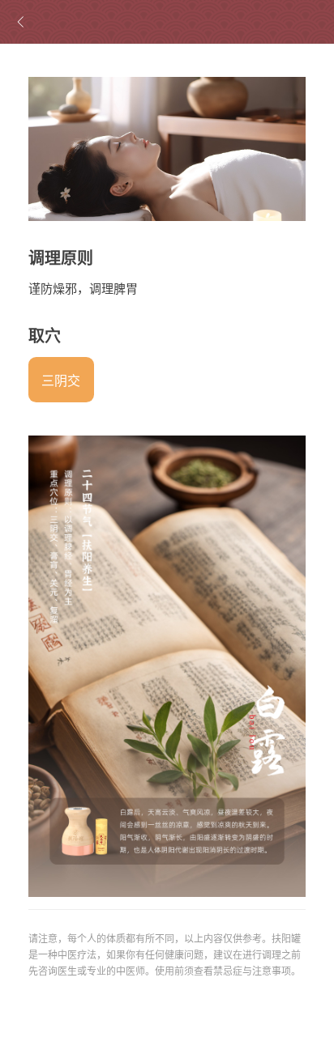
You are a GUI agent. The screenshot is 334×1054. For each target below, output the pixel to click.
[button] (61, 379)
